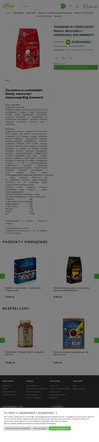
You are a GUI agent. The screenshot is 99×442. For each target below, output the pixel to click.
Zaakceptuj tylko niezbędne (18, 428)
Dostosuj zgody (40, 428)
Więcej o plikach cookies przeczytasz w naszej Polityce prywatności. (30, 423)
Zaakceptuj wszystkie (59, 428)
